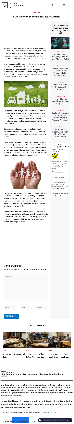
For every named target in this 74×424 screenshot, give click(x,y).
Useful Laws (60, 51)
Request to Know (23, 421)
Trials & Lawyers (60, 96)
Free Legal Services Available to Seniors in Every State (60, 101)
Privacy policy (43, 374)
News (60, 126)
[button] (52, 5)
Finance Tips (60, 110)
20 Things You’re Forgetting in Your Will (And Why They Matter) (60, 56)
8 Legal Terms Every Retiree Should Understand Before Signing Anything (60, 72)
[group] (14, 347)
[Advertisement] (26, 33)
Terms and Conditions (30, 374)
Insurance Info (37, 12)
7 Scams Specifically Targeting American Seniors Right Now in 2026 (60, 29)
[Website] (42, 307)
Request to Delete (38, 421)
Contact (51, 374)
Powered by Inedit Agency (50, 412)
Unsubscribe (59, 374)
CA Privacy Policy (8, 421)
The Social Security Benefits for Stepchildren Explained (60, 87)
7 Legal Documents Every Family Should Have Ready (58, 355)
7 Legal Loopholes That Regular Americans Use (35, 355)
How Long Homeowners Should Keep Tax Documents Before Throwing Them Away (60, 116)
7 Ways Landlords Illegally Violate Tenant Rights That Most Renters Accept (60, 133)
